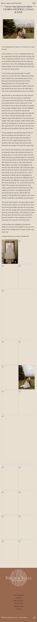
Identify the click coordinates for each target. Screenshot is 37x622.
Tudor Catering (6, 160)
